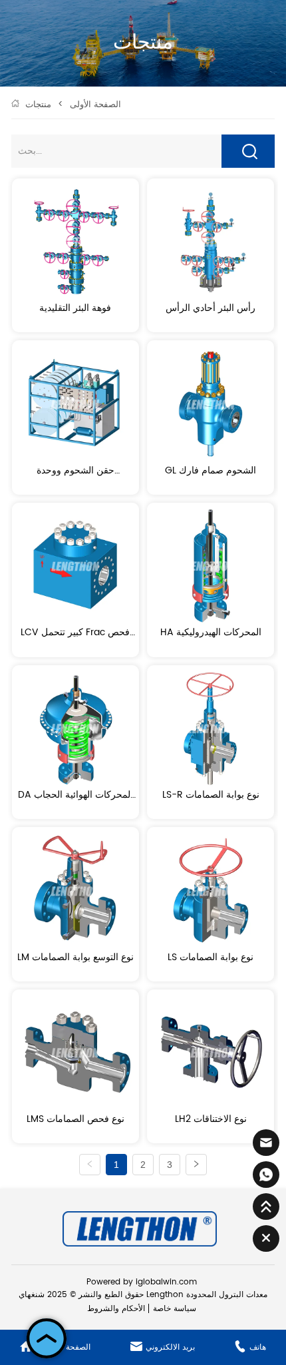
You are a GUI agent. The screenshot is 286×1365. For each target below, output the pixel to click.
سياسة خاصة (174, 1308)
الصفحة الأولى (95, 105)
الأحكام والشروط (116, 1308)
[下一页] (196, 1164)
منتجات (38, 105)
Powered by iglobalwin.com (141, 1282)
